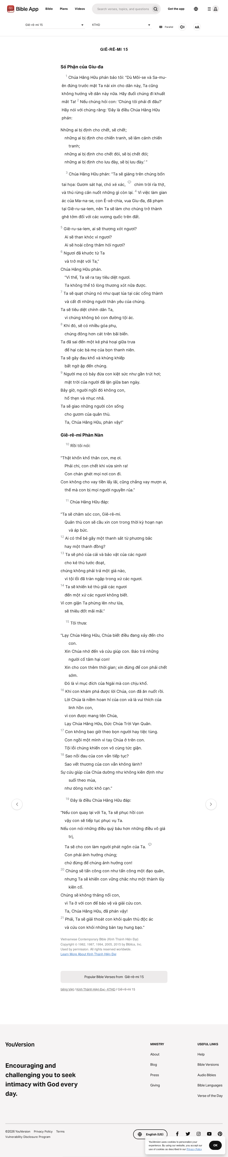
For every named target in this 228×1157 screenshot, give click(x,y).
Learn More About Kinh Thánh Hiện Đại (88, 954)
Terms (60, 1131)
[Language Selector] (195, 8)
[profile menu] (212, 8)
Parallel (169, 26)
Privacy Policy (43, 1131)
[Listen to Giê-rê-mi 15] (182, 27)
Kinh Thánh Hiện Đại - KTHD (95, 989)
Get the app (176, 8)
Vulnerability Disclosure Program (27, 1137)
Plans (64, 8)
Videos (80, 8)
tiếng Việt (67, 989)
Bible (49, 8)
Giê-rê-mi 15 (34, 24)
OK (215, 1145)
